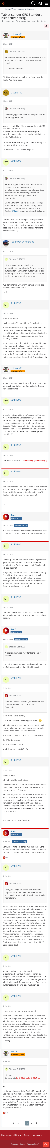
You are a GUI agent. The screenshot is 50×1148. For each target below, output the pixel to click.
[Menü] (46, 3)
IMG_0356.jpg (29, 460)
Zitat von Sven (15, 695)
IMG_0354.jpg (41, 460)
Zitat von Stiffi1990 (17, 259)
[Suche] (33, 3)
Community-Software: (25, 1144)
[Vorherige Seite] (14, 1123)
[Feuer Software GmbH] (4, 3)
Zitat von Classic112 (17, 51)
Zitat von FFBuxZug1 (18, 108)
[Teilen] (46, 26)
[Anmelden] (40, 3)
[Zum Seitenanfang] (46, 1144)
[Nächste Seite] (36, 1123)
